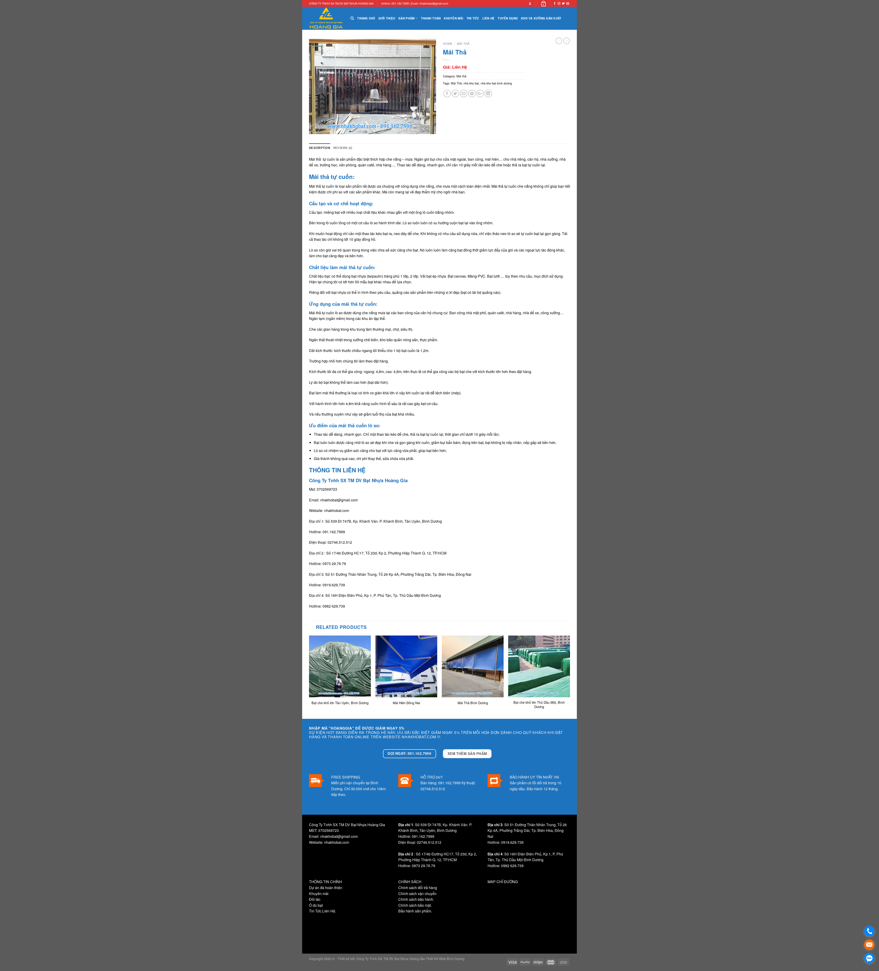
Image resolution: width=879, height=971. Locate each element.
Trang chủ (366, 18)
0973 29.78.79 (334, 563)
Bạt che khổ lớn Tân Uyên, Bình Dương (340, 703)
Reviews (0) (342, 148)
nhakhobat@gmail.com (339, 500)
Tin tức (473, 18)
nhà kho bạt (471, 83)
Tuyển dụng (508, 18)
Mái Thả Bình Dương (473, 703)
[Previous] (309, 676)
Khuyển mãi (453, 18)
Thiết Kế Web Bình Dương (444, 958)
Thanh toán (431, 18)
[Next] (569, 676)
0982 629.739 (334, 606)
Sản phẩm (406, 18)
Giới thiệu (386, 18)
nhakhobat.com (336, 510)
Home (447, 43)
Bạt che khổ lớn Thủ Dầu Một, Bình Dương (539, 704)
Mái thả (463, 43)
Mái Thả (456, 83)
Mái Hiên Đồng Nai (406, 703)
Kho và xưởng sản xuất (541, 18)
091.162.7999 (334, 531)
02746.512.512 (340, 542)
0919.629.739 (334, 584)
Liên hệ (488, 18)
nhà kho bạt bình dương (496, 83)
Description (319, 148)
